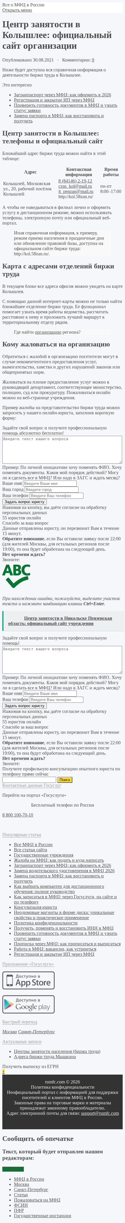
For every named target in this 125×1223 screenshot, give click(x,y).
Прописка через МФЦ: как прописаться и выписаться (67, 943)
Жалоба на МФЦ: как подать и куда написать (59, 860)
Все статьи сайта (30, 849)
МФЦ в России (29, 1179)
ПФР (19, 1210)
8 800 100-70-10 (17, 814)
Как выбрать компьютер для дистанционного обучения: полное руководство (59, 889)
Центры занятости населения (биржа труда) (57, 1051)
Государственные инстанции (42, 1215)
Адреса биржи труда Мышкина (45, 1056)
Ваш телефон (15, 495)
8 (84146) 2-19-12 (75, 180)
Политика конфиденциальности (46, 922)
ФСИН (21, 1205)
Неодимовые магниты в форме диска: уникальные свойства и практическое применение (64, 915)
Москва (21, 1184)
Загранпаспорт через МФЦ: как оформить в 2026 (62, 94)
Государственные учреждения (43, 854)
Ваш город (13, 489)
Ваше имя (12, 483)
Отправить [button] (13, 1169)
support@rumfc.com (100, 1113)
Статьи (21, 1194)
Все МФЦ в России (33, 844)
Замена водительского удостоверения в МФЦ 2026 (64, 870)
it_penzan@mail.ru (75, 191)
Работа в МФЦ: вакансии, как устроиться (55, 948)
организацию (48, 332)
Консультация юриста (35, 907)
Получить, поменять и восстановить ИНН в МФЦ (64, 928)
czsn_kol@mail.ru (75, 186)
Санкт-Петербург (31, 1189)
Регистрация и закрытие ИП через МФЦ (54, 99)
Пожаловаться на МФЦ (37, 1199)
